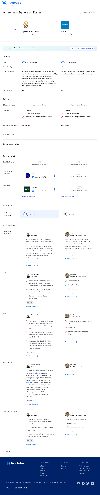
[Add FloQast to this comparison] (54, 189)
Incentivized (29, 262)
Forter (64, 31)
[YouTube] (78, 483)
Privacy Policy (27, 482)
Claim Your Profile (84, 468)
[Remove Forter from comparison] (96, 22)
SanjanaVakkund (35, 233)
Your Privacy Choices (40, 482)
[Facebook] (83, 483)
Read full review (31, 266)
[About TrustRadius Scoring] (23, 62)
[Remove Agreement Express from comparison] (57, 22)
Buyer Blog (63, 468)
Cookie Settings (10, 485)
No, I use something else (85, 48)
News (42, 473)
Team (42, 468)
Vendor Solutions (84, 466)
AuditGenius (38, 373)
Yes (72, 48)
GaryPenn (73, 233)
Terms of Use (9, 482)
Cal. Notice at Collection (57, 482)
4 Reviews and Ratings (66, 34)
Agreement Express (30, 31)
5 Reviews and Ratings (27, 34)
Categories (63, 466)
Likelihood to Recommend (7, 214)
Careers (42, 471)
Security (18, 482)
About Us (43, 466)
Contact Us (43, 475)
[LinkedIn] (92, 483)
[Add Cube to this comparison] (54, 175)
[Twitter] (87, 483)
